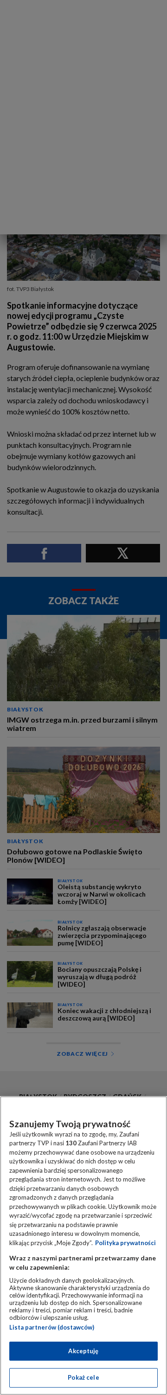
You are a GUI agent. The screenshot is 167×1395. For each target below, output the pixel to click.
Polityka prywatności (125, 1242)
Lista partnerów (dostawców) (51, 1327)
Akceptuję (83, 1351)
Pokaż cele (83, 1377)
